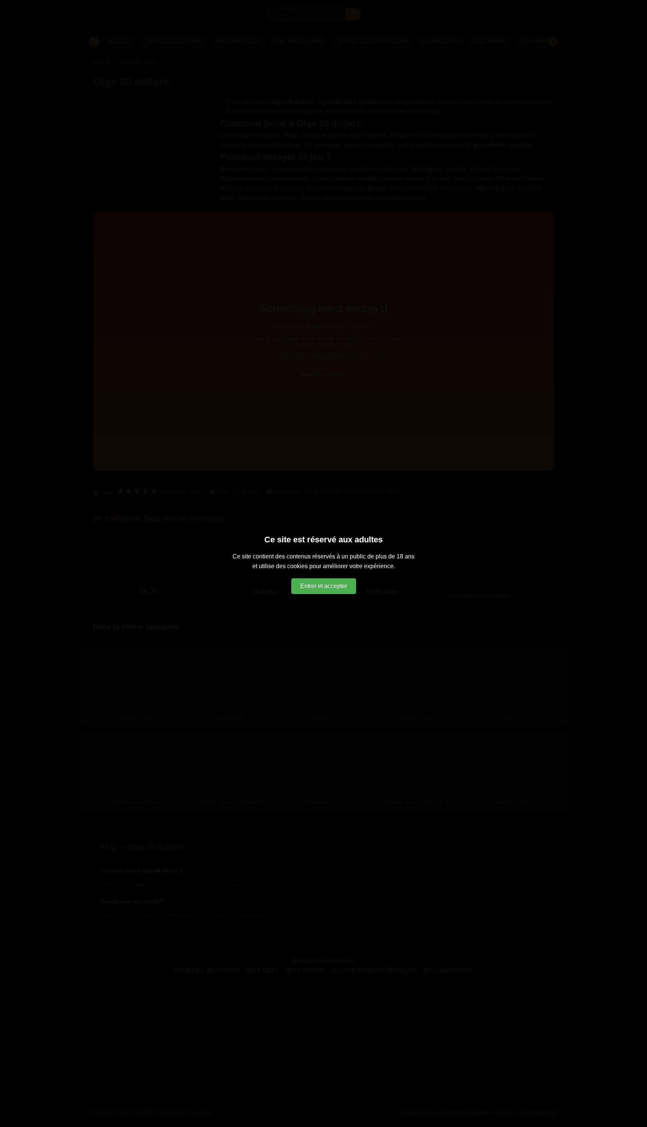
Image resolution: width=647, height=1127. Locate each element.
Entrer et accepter (323, 586)
